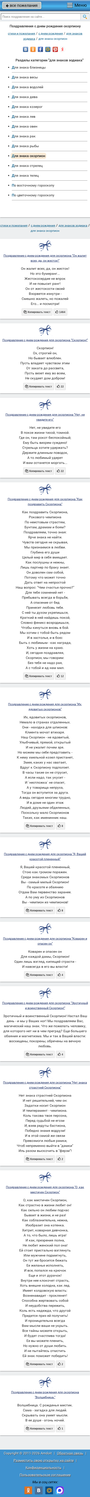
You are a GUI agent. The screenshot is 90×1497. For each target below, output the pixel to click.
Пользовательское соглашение (45, 1475)
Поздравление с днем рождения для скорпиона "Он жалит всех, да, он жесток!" (45, 258)
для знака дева (25, 97)
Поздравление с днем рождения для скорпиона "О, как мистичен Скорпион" (45, 1189)
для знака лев (23, 116)
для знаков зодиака (73, 225)
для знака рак (24, 136)
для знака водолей (27, 87)
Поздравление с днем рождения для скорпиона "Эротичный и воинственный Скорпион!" (45, 1005)
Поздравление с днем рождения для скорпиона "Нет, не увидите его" (45, 417)
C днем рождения (50, 33)
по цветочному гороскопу (33, 195)
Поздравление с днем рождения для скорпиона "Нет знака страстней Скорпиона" (45, 1085)
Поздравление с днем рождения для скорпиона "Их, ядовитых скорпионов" (45, 706)
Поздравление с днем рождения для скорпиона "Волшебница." (45, 1394)
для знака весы (25, 77)
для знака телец (25, 175)
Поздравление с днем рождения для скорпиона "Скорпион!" (45, 340)
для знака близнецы (29, 67)
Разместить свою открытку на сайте (44, 1460)
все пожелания (22, 5)
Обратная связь (70, 1453)
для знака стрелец (27, 166)
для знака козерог (27, 107)
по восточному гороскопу (33, 185)
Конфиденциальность (43, 1468)
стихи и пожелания (21, 33)
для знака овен (24, 126)
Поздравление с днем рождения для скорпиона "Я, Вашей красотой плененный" (45, 856)
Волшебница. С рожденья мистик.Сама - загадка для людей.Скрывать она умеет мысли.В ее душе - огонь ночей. (45, 1412)
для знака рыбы (25, 146)
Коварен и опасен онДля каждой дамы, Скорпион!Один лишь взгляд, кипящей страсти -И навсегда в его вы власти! (45, 959)
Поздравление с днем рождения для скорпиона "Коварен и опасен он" (45, 941)
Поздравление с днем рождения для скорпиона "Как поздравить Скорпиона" (45, 501)
